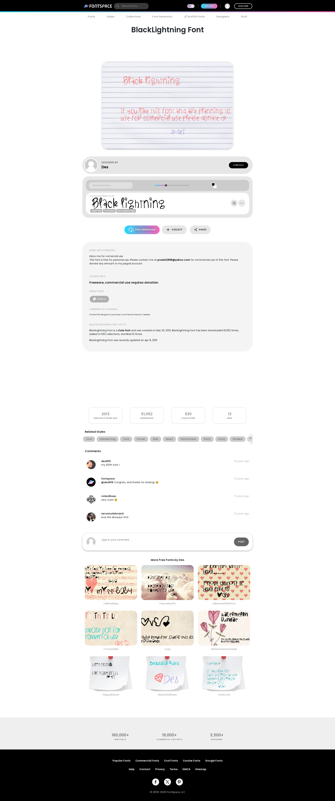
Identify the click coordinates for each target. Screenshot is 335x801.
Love (167, 649)
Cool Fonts (171, 760)
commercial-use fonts (169, 739)
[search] (131, 6)
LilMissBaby (111, 603)
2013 (105, 413)
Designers (222, 16)
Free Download (145, 229)
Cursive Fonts (191, 760)
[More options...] (241, 203)
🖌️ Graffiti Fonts (194, 16)
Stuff (244, 16)
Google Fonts (214, 760)
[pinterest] (179, 781)
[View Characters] (234, 203)
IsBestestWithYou (224, 603)
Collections (133, 16)
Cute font (124, 330)
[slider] (166, 185)
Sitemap (200, 769)
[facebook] (155, 781)
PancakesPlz (167, 603)
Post (241, 541)
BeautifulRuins (167, 694)
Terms (174, 769)
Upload (209, 6)
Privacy (160, 769)
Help (132, 769)
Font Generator (162, 16)
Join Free (243, 6)
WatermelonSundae (224, 649)
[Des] (93, 165)
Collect (177, 229)
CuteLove (224, 694)
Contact (238, 165)
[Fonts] (98, 6)
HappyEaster (111, 694)
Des (105, 167)
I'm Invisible (111, 649)
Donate (101, 299)
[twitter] (167, 781)
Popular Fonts (122, 760)
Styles (110, 16)
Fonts (91, 16)
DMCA (186, 769)
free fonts (120, 739)
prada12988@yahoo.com (173, 260)
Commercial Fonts (147, 760)
